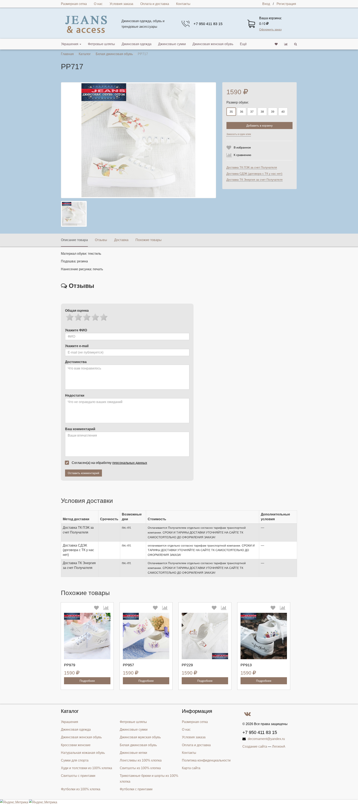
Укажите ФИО (76, 330)
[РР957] (146, 636)
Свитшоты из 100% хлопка (140, 768)
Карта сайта (191, 768)
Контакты (183, 4)
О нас (98, 4)
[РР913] (264, 636)
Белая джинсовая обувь (138, 745)
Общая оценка (77, 310)
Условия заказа (121, 4)
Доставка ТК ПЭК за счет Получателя (251, 167)
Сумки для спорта (74, 760)
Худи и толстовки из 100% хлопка (86, 768)
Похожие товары (148, 240)
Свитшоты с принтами (78, 775)
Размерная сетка (74, 4)
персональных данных (129, 463)
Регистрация (286, 4)
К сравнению (242, 155)
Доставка (121, 240)
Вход (266, 4)
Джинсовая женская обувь (212, 44)
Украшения (69, 44)
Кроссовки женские (76, 745)
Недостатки (74, 395)
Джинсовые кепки (133, 752)
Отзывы (101, 240)
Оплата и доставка (154, 4)
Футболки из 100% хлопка (80, 789)
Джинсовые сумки (172, 44)
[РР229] (205, 636)
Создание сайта (254, 746)
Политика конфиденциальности (206, 760)
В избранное (242, 147)
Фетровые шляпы (101, 44)
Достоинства (76, 362)
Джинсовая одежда (136, 44)
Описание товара (74, 240)
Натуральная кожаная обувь (83, 752)
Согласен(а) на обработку (109, 463)
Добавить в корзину (259, 125)
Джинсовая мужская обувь (140, 737)
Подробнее (87, 680)
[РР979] (87, 636)
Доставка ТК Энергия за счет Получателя (254, 179)
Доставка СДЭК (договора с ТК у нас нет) (254, 173)
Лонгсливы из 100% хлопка (141, 760)
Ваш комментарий (80, 429)
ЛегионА (278, 746)
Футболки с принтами (136, 789)
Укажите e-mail (76, 346)
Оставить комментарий (83, 473)
